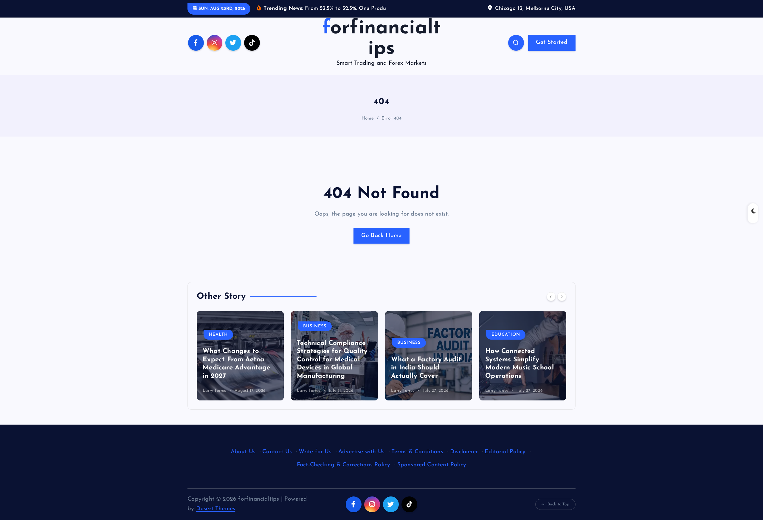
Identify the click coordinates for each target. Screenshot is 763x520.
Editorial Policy (505, 452)
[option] (240, 355)
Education (505, 334)
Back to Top (558, 504)
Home (368, 118)
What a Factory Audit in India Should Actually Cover (426, 368)
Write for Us (315, 452)
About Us (243, 452)
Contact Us (277, 452)
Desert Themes (215, 509)
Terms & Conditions (417, 452)
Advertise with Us (361, 452)
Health (218, 334)
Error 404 (392, 118)
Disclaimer (464, 452)
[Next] (561, 296)
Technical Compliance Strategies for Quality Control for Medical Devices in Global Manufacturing (332, 360)
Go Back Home (381, 236)
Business (314, 326)
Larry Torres (214, 391)
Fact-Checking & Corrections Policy (343, 465)
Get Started (551, 42)
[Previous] (551, 296)
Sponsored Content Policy (431, 465)
